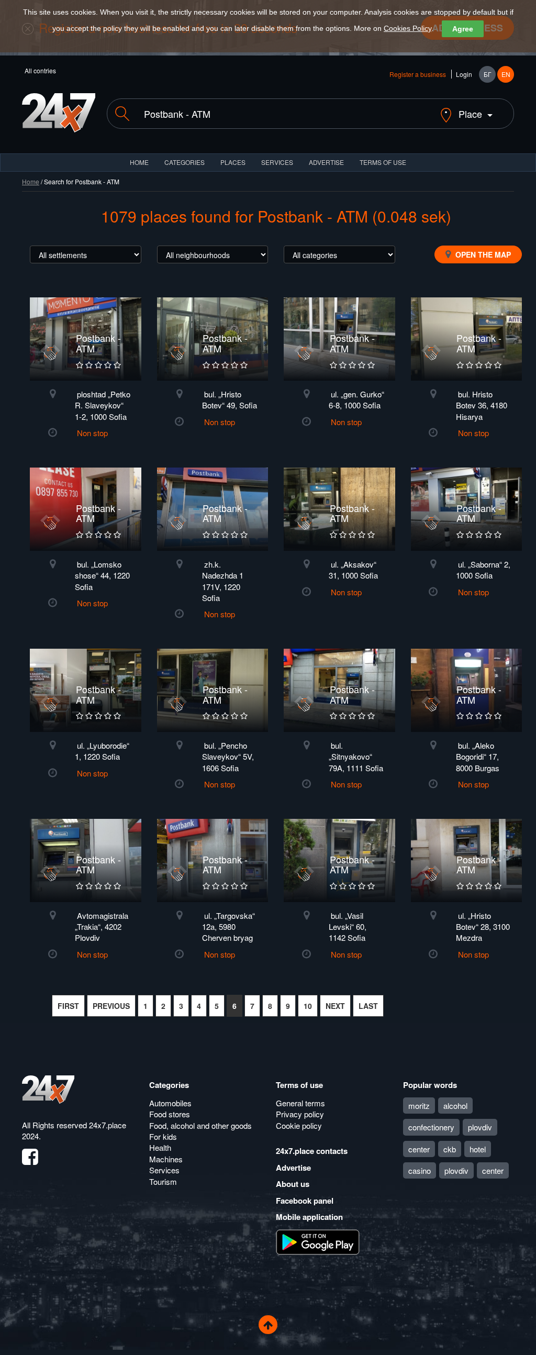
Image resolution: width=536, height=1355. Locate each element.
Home (30, 181)
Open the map (482, 254)
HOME (139, 162)
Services (277, 162)
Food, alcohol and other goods (200, 1125)
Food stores (169, 1113)
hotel (478, 1148)
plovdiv (480, 1126)
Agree (462, 29)
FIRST (68, 1006)
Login (464, 74)
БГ (488, 74)
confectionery (431, 1126)
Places (232, 162)
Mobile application (309, 1217)
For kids (163, 1136)
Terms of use (299, 1085)
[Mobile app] (318, 1241)
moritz (419, 1105)
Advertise (293, 1167)
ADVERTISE (326, 162)
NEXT (335, 1006)
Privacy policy (300, 1113)
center (419, 1148)
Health (160, 1147)
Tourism (163, 1181)
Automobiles (170, 1102)
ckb (449, 1148)
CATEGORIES (184, 162)
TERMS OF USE (383, 162)
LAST (368, 1006)
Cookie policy (299, 1125)
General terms (300, 1102)
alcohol (455, 1105)
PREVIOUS (111, 1006)
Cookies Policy (407, 28)
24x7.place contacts (312, 1151)
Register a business (417, 74)
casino (419, 1170)
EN (505, 74)
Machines (166, 1158)
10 (308, 1006)
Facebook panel (304, 1200)
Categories (169, 1085)
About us (292, 1184)
